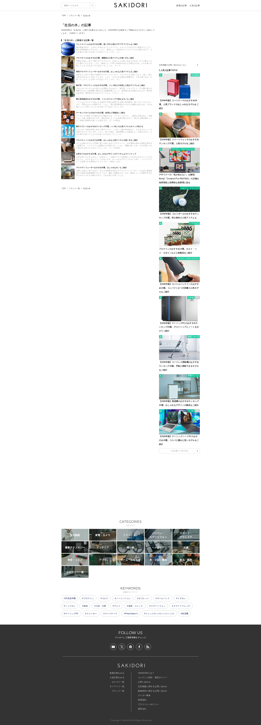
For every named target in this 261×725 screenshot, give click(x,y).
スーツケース (111, 613)
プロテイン (89, 598)
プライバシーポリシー (148, 704)
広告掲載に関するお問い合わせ (152, 686)
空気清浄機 (70, 598)
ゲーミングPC (71, 613)
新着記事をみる (117, 673)
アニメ (117, 606)
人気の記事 (194, 5)
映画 (86, 606)
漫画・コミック (135, 606)
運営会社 (142, 709)
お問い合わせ (144, 682)
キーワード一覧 (117, 686)
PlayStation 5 (131, 613)
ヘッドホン (70, 606)
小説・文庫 (101, 606)
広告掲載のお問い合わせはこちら (172, 65)
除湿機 (185, 613)
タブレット (144, 598)
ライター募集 (144, 695)
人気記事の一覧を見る (179, 451)
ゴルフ (105, 598)
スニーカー (91, 613)
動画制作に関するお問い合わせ (152, 691)
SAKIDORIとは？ (146, 673)
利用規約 (142, 700)
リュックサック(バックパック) (160, 613)
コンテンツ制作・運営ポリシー (152, 677)
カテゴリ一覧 (118, 682)
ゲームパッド (163, 598)
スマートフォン (158, 606)
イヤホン (182, 598)
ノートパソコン (123, 598)
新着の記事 (181, 5)
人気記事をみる (117, 677)
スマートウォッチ (181, 606)
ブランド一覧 (118, 691)
